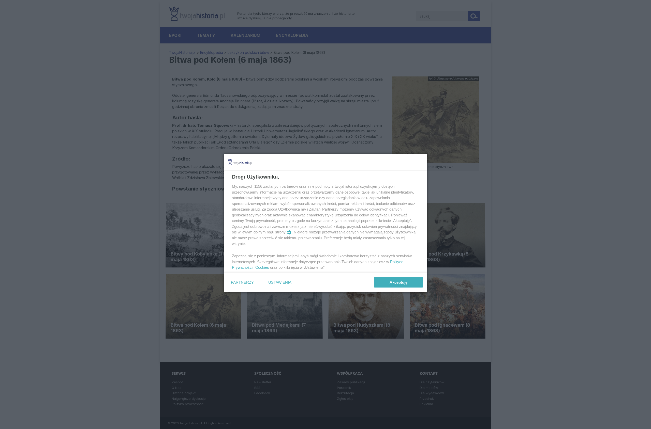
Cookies (262, 267)
